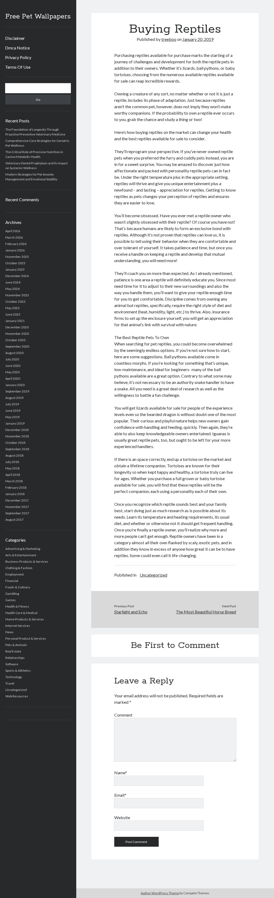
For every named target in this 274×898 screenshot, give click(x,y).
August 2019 (14, 398)
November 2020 (17, 334)
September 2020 (17, 346)
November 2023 (17, 295)
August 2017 (14, 520)
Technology (13, 677)
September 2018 (17, 449)
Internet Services (17, 626)
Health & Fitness (17, 606)
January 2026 (15, 250)
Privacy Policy (18, 57)
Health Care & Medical (21, 613)
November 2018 (17, 436)
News (9, 632)
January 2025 (15, 269)
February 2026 (15, 244)
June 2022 (12, 314)
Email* (120, 795)
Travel (9, 683)
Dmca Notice (17, 47)
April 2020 (12, 378)
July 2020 (12, 359)
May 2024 (12, 289)
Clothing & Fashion (18, 568)
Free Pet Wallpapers (38, 16)
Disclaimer (15, 38)
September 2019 (17, 391)
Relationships (15, 658)
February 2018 (15, 487)
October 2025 (15, 263)
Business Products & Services (26, 561)
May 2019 (12, 417)
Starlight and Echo (130, 611)
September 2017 (17, 513)
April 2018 (12, 475)
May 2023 (12, 308)
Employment (14, 574)
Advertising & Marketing (22, 549)
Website (122, 817)
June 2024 (12, 282)
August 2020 (14, 353)
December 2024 (17, 276)
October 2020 (15, 340)
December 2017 (17, 500)
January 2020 (15, 385)
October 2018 (15, 443)
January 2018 (15, 494)
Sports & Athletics (18, 670)
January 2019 (15, 423)
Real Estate (13, 651)
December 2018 (17, 430)
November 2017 (17, 507)
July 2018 (12, 462)
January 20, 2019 (198, 39)
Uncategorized (16, 690)
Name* (120, 772)
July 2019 (12, 404)
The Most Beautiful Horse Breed (206, 611)
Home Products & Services (24, 619)
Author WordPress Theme (160, 893)
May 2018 (12, 468)
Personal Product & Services (25, 638)
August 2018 (14, 455)
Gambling (12, 594)
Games (10, 600)
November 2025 (17, 257)
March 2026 (14, 237)
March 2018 (14, 481)
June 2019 (12, 411)
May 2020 (12, 372)
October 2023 (15, 302)
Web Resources (16, 696)
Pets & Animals (16, 645)
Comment (123, 714)
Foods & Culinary (17, 587)
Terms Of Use (18, 66)
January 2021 (15, 321)
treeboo (168, 39)
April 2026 (12, 231)
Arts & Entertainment (20, 555)
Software (11, 664)
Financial (11, 581)
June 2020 (12, 366)
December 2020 (17, 327)
